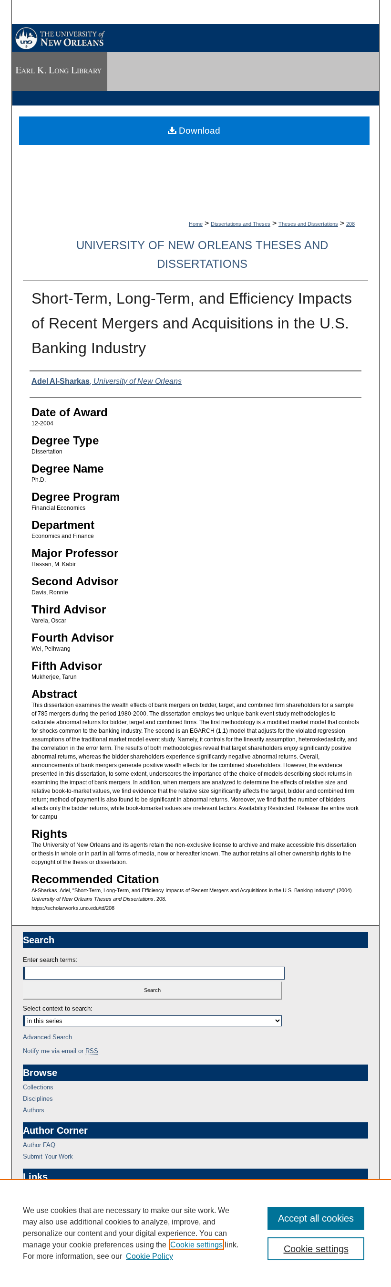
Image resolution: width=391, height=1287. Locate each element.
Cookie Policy (149, 1256)
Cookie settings (196, 1245)
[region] (195, 1233)
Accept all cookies (316, 1218)
